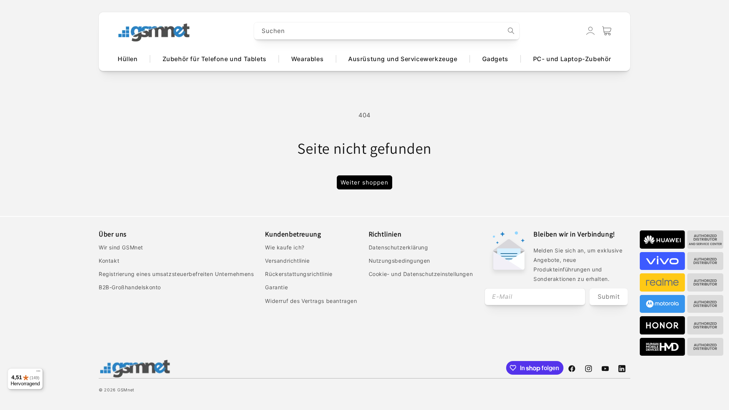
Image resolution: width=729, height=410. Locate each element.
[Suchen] (511, 30)
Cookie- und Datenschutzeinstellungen (421, 274)
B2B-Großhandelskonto (130, 287)
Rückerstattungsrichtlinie (298, 274)
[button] (606, 30)
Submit (609, 296)
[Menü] (38, 372)
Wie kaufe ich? (284, 247)
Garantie (276, 287)
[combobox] (387, 30)
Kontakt (109, 260)
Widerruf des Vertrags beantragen (311, 301)
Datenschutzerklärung (398, 247)
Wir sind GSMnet (121, 247)
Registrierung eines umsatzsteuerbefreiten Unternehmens (176, 274)
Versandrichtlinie (287, 260)
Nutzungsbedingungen (399, 260)
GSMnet (125, 390)
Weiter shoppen (364, 182)
